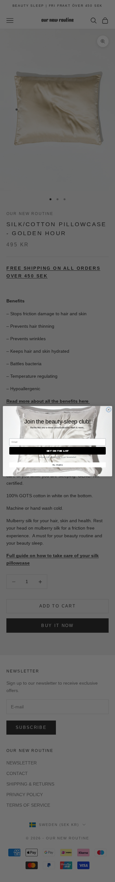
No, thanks (57, 464)
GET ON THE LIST (57, 451)
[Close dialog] (108, 409)
